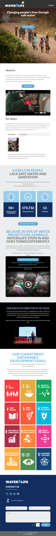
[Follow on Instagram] (10, 493)
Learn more (28, 86)
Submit (45, 524)
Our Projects (11, 134)
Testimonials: (23, 134)
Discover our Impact (28, 224)
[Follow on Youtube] (18, 493)
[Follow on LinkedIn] (14, 493)
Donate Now (28, 27)
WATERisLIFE (23, 532)
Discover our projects (28, 259)
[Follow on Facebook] (7, 493)
